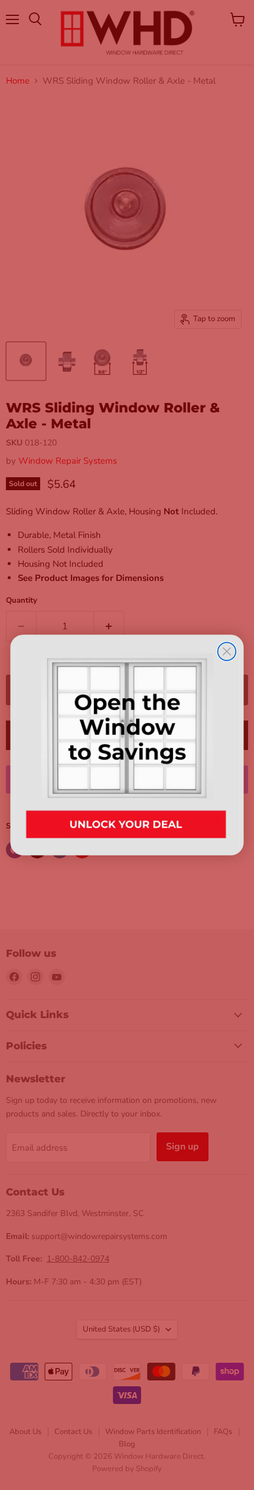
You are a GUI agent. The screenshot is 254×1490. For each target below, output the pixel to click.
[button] (127, 745)
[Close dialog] (227, 651)
